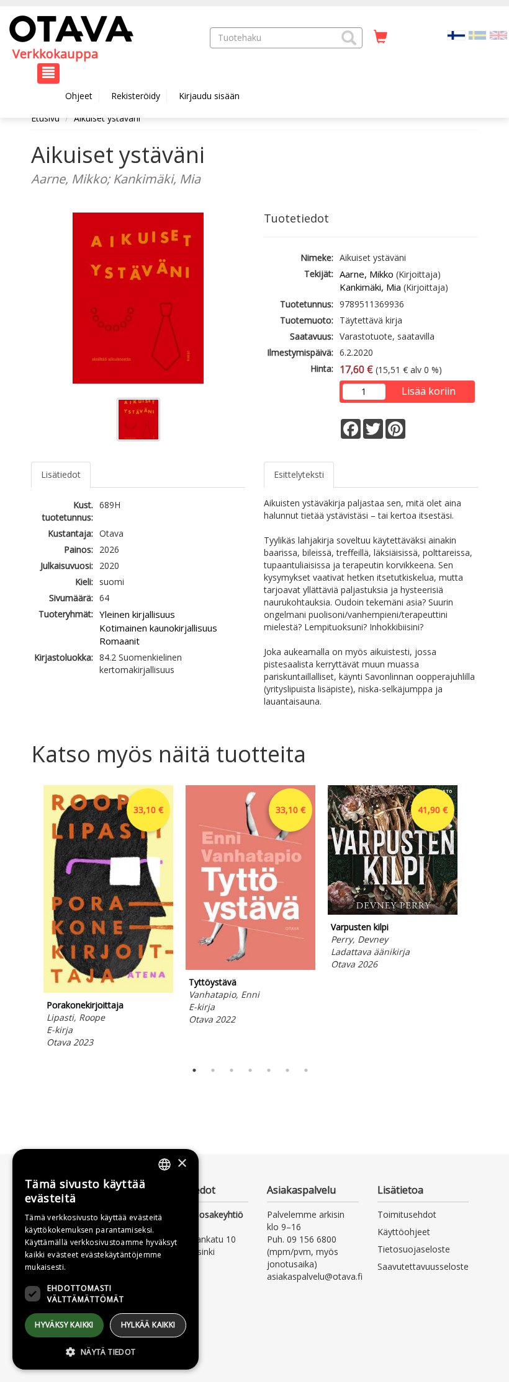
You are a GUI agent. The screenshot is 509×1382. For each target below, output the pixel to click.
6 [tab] (287, 1070)
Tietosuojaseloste (413, 1249)
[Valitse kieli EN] (498, 34)
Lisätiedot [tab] (61, 474)
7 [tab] (306, 1070)
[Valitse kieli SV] (477, 34)
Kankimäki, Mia (370, 287)
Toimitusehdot (406, 1214)
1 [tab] (194, 1070)
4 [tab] (250, 1070)
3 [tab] (231, 1070)
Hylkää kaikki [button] (148, 1324)
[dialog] (105, 1259)
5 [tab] (269, 1070)
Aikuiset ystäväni (107, 118)
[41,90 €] (392, 911)
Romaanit (119, 641)
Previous (28, 919)
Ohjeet (78, 96)
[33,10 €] (108, 989)
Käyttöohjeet (403, 1232)
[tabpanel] (108, 919)
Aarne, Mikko (367, 274)
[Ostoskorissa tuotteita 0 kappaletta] (380, 37)
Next (472, 919)
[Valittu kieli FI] (456, 34)
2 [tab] (213, 1070)
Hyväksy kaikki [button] (64, 1324)
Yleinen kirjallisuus (137, 614)
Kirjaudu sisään (209, 96)
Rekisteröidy (135, 96)
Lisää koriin (429, 391)
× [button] (181, 1163)
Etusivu (45, 118)
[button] (348, 37)
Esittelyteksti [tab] (299, 474)
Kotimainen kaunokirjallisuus (158, 628)
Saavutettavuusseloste (423, 1266)
